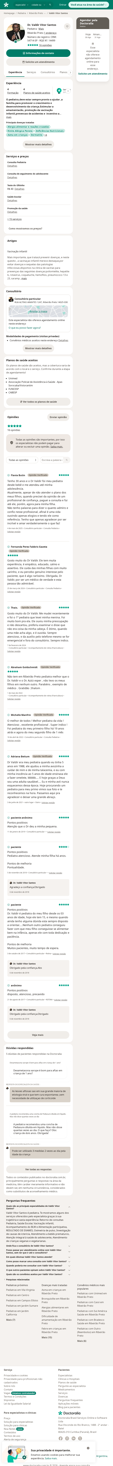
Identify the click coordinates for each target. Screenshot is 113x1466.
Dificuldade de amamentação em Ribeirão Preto (57, 1320)
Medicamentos (66, 1389)
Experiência (15, 72)
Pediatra (22, 13)
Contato (8, 1389)
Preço (7, 1418)
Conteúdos (10, 1432)
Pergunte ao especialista (72, 1386)
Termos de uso (12, 1436)
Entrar (63, 4)
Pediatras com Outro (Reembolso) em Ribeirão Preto (91, 1332)
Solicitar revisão (13, 531)
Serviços (31, 72)
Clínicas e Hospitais (69, 1379)
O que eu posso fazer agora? (25, 327)
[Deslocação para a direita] (70, 72)
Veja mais (44, 1035)
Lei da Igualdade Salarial (17, 1403)
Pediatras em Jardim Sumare (22, 1305)
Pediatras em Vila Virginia (20, 1289)
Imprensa (9, 1400)
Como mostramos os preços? (25, 228)
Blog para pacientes (69, 1407)
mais (8, 117)
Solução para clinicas (15, 1425)
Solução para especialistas (18, 1421)
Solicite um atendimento (92, 73)
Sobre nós (9, 1386)
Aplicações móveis (68, 1403)
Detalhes (12, 165)
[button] (38, 53)
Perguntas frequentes (70, 1400)
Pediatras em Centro (17, 1295)
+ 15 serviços (14, 219)
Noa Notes (13, 1428)
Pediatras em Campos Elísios (22, 1300)
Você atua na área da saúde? (87, 4)
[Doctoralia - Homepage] (7, 4)
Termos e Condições (15, 1396)
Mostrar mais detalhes (39, 145)
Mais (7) (10, 1319)
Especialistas (65, 1375)
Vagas (19, 1393)
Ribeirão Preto (50, 302)
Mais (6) (81, 1341)
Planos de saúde (67, 1382)
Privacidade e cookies (16, 1375)
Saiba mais (51, 1458)
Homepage (9, 13)
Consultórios (48, 72)
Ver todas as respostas (38, 1169)
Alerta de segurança (15, 1439)
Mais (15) (47, 1337)
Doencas (63, 1396)
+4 (45, 135)
